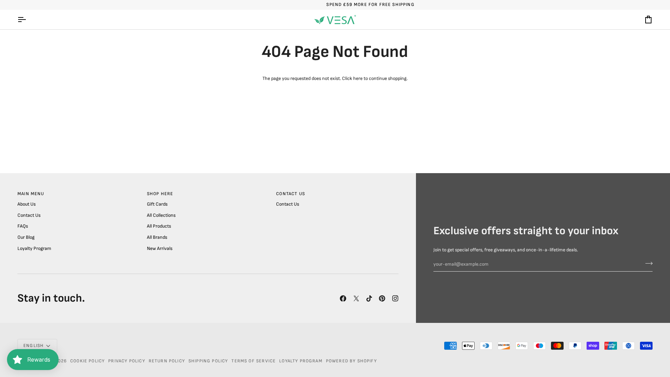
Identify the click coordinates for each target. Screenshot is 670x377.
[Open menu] (27, 19)
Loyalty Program (34, 248)
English (33, 345)
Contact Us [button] (290, 194)
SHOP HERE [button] (160, 194)
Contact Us (28, 215)
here (358, 78)
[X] (356, 298)
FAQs (22, 226)
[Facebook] (343, 298)
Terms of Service (253, 361)
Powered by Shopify (351, 361)
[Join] (647, 263)
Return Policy (167, 361)
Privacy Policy (126, 361)
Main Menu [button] (30, 194)
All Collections (161, 215)
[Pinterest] (382, 298)
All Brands (157, 237)
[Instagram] (395, 298)
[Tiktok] (369, 298)
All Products (159, 226)
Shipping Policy (208, 361)
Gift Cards (157, 204)
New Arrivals (159, 248)
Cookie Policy (87, 361)
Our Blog (26, 237)
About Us (26, 204)
